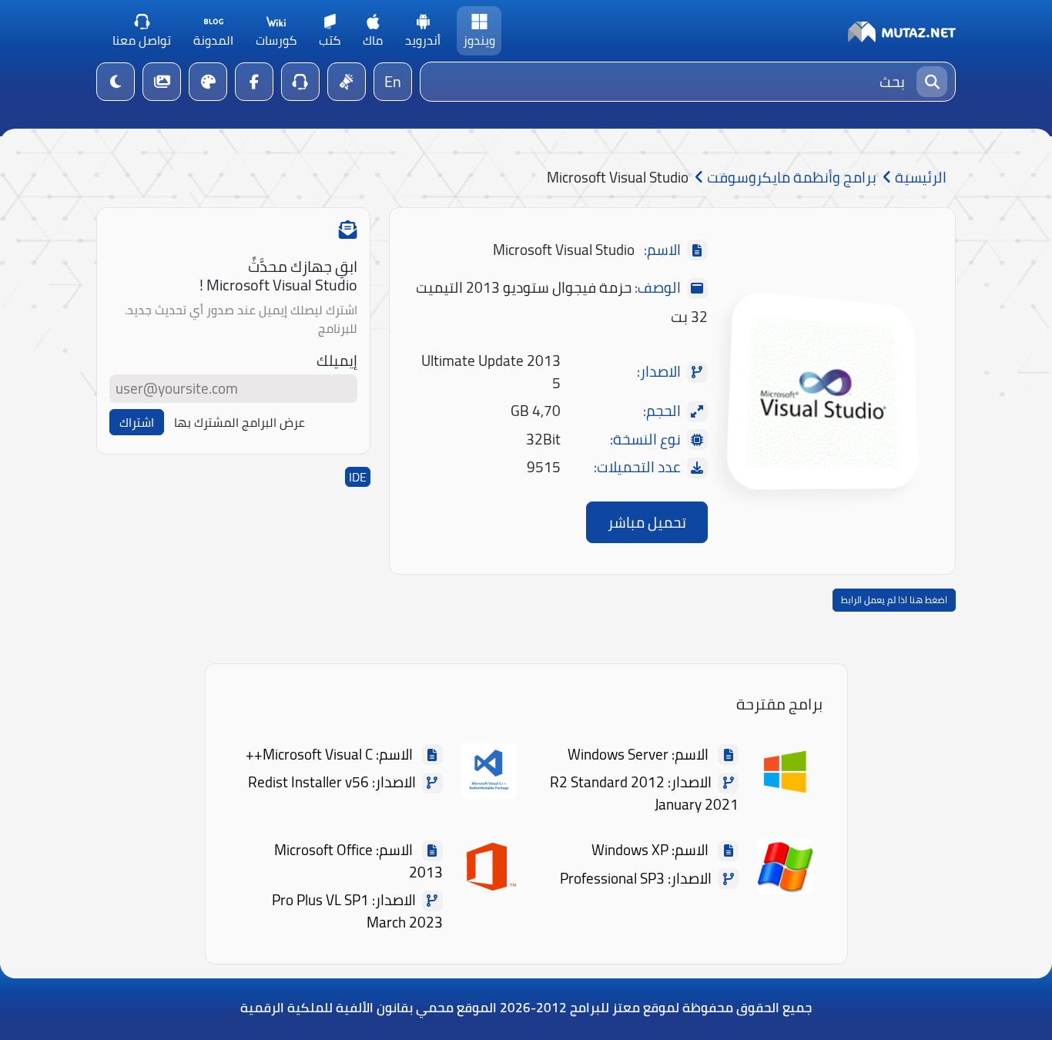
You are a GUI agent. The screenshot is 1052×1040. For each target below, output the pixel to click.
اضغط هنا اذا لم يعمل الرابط (894, 600)
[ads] (346, 81)
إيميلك (337, 361)
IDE (358, 477)
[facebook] (254, 81)
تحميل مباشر (647, 522)
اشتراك (136, 422)
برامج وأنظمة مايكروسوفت (790, 177)
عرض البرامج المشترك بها (239, 422)
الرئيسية (919, 177)
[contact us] (300, 81)
